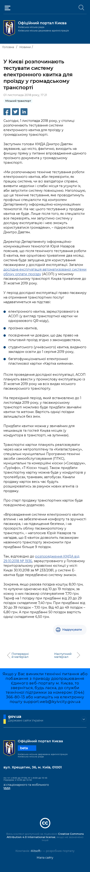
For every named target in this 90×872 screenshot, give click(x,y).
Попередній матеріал (20, 655)
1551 (6, 788)
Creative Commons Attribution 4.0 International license (45, 835)
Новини (25, 47)
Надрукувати (72, 629)
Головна (8, 47)
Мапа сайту (45, 857)
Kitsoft (35, 851)
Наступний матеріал (63, 655)
